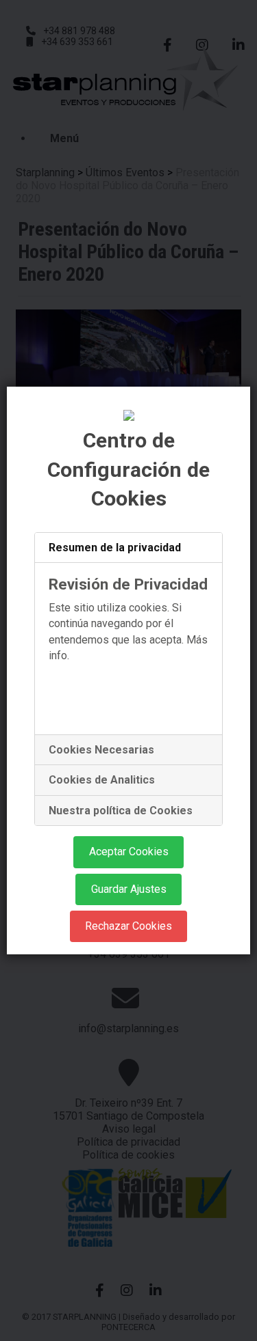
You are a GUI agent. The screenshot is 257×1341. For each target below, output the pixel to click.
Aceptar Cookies (129, 851)
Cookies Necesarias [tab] (101, 749)
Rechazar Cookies (128, 926)
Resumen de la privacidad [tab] (115, 547)
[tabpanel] (128, 648)
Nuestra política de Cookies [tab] (121, 810)
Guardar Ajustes (129, 889)
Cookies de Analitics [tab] (102, 779)
